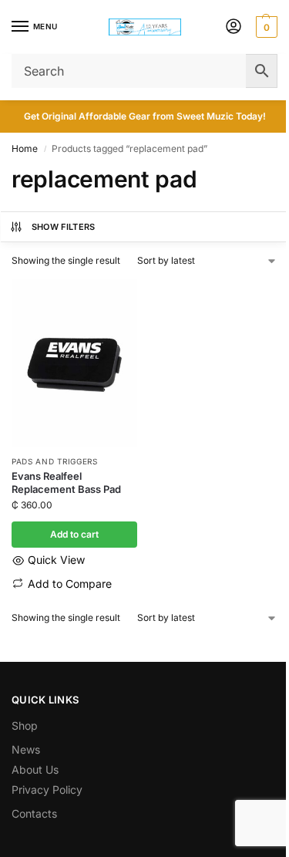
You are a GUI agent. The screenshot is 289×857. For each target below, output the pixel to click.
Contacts (34, 813)
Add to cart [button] (74, 534)
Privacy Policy (47, 789)
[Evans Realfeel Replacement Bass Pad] (74, 363)
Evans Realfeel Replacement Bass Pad (66, 482)
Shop (25, 725)
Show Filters (64, 226)
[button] (264, 27)
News (26, 749)
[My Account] (233, 27)
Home (25, 148)
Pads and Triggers (55, 461)
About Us (35, 769)
